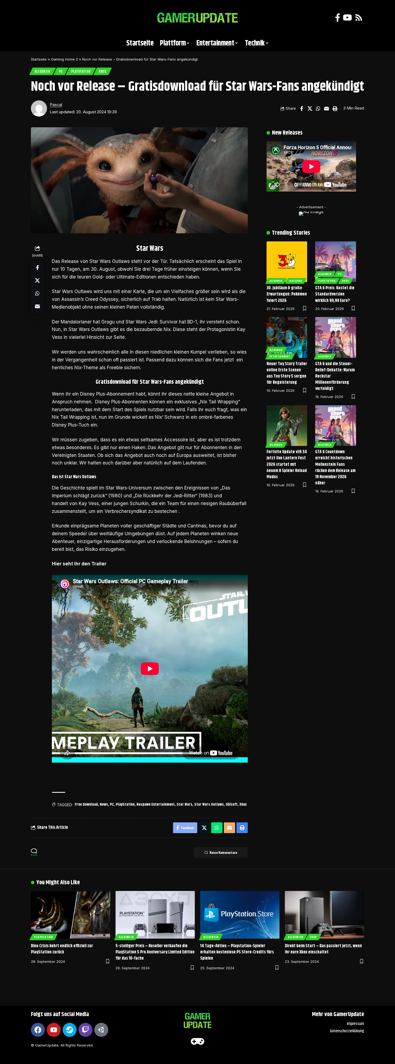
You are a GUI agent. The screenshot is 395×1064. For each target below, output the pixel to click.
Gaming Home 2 (64, 59)
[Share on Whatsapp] (318, 108)
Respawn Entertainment (156, 805)
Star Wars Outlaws (209, 805)
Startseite (39, 59)
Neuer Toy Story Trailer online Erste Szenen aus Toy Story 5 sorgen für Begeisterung (287, 373)
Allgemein (43, 71)
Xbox (103, 71)
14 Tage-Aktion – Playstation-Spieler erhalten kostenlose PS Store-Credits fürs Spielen (237, 952)
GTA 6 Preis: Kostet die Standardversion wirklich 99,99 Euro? (334, 294)
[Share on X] (310, 108)
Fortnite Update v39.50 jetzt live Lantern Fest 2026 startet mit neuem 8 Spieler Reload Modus (287, 464)
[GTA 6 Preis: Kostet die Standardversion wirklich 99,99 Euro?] (335, 261)
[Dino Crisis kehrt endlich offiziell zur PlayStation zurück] (70, 915)
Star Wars (184, 805)
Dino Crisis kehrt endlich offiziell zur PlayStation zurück (62, 949)
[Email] (326, 108)
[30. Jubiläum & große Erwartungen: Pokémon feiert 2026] (287, 261)
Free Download (86, 805)
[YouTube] (347, 17)
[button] (37, 17)
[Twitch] (85, 1030)
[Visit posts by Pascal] (39, 108)
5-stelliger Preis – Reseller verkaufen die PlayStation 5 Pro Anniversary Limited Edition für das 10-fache (155, 952)
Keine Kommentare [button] (223, 852)
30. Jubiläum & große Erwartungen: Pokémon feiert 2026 (287, 294)
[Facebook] (338, 17)
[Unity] (101, 1030)
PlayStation (81, 71)
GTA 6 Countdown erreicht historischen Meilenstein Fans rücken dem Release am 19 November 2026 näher (335, 468)
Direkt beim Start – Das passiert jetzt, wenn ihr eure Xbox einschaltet (323, 949)
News (104, 805)
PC (61, 71)
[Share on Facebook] (301, 108)
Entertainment (280, 356)
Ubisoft (232, 805)
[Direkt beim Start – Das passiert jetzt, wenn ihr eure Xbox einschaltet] (324, 915)
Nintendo (295, 281)
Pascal (56, 104)
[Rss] (358, 17)
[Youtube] (54, 1030)
